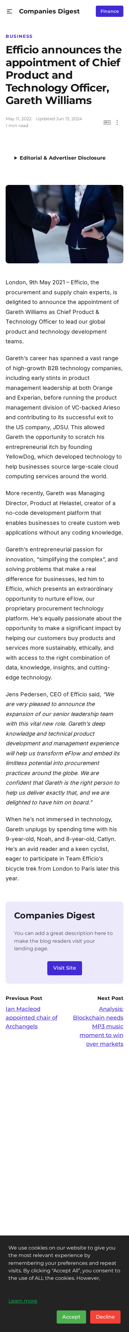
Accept (71, 1317)
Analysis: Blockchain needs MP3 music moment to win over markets (98, 1026)
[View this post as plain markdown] (107, 122)
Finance (110, 11)
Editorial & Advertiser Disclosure (63, 158)
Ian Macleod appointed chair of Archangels (31, 1018)
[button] (9, 11)
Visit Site (64, 968)
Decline (105, 1317)
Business (19, 36)
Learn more (22, 1301)
